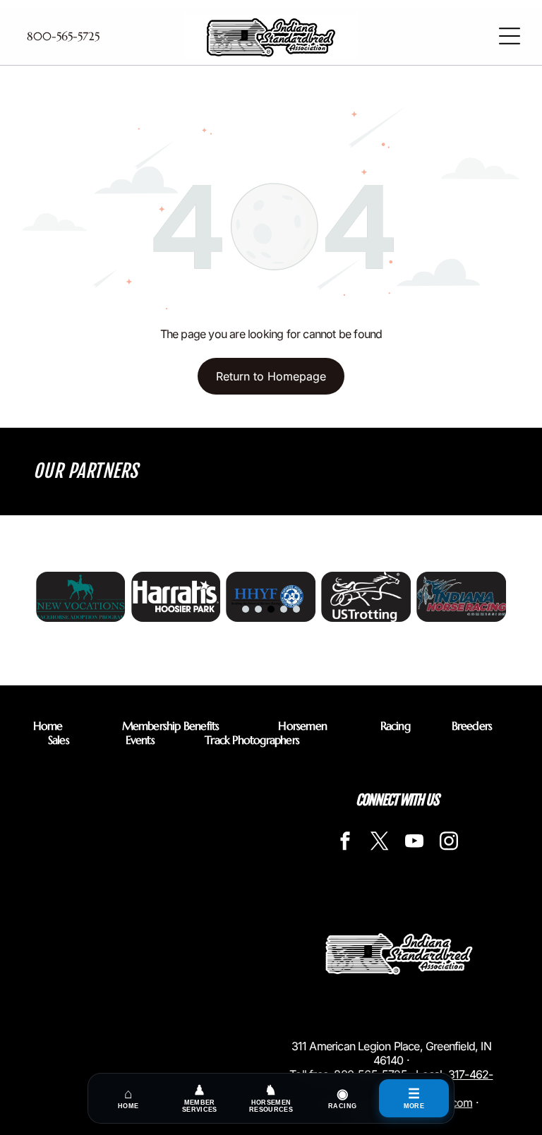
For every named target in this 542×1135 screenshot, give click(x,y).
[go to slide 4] (283, 609)
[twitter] (379, 843)
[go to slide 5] (296, 609)
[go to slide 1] (245, 609)
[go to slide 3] (271, 609)
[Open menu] (509, 36)
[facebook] (345, 843)
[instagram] (448, 843)
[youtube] (414, 843)
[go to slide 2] (258, 609)
